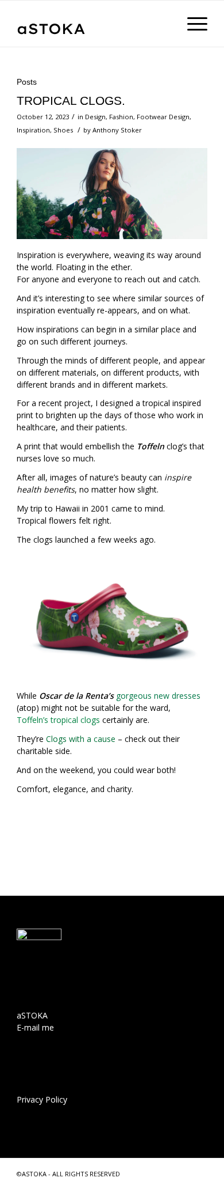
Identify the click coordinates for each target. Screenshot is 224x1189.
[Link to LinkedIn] (181, 1173)
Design (95, 116)
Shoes (63, 130)
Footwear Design (163, 116)
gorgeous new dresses (158, 695)
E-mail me (35, 1027)
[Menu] (191, 24)
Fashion (121, 116)
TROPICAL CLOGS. (71, 100)
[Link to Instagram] (198, 1173)
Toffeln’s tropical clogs (58, 719)
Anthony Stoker (117, 130)
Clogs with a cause (80, 738)
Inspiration (33, 130)
